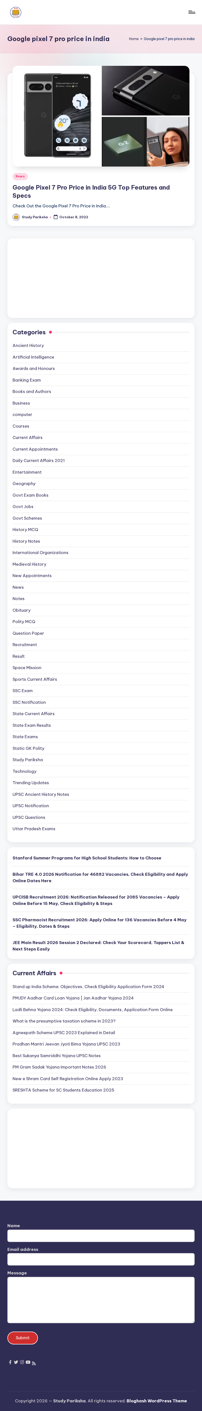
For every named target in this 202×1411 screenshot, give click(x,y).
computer (22, 414)
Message (17, 1273)
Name (13, 1225)
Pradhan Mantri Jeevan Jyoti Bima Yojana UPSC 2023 (66, 1044)
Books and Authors (32, 391)
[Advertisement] (101, 278)
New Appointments (32, 575)
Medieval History (29, 564)
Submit (23, 1337)
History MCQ (25, 529)
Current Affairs (28, 437)
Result (19, 656)
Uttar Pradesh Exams (34, 828)
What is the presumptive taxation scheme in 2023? (64, 1021)
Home (134, 39)
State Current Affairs (34, 713)
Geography (24, 483)
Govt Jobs (23, 506)
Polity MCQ (24, 621)
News (20, 176)
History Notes (26, 541)
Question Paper (28, 633)
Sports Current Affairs (35, 679)
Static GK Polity (28, 748)
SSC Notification (29, 702)
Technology (24, 771)
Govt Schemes (27, 518)
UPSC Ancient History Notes (41, 794)
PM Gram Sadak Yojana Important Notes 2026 (59, 1067)
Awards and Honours (34, 368)
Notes (19, 598)
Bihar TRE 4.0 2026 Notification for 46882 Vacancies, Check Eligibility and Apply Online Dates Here (100, 877)
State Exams (25, 736)
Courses (21, 426)
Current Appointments (35, 449)
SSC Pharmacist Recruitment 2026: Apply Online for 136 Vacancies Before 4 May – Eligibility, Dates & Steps (99, 923)
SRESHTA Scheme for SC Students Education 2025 (63, 1090)
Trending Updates (31, 782)
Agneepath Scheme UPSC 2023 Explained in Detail (64, 1032)
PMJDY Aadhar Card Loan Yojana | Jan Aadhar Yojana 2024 (73, 998)
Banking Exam (27, 380)
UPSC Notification (31, 805)
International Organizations (40, 552)
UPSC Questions (29, 817)
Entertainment (27, 472)
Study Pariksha (28, 759)
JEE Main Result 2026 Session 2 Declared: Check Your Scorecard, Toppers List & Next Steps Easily (98, 946)
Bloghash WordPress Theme (157, 1401)
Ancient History (28, 345)
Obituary (22, 610)
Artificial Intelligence (33, 357)
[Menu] (191, 12)
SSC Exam (23, 690)
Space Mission (27, 667)
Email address (22, 1249)
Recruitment (25, 644)
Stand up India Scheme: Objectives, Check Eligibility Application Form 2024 (88, 986)
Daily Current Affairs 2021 (39, 460)
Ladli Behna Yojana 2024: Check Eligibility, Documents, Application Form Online (93, 1009)
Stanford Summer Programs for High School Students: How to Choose (87, 858)
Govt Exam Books (31, 495)
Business (21, 403)
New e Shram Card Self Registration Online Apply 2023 (68, 1078)
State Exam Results (32, 725)
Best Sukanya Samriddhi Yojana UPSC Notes (57, 1055)
